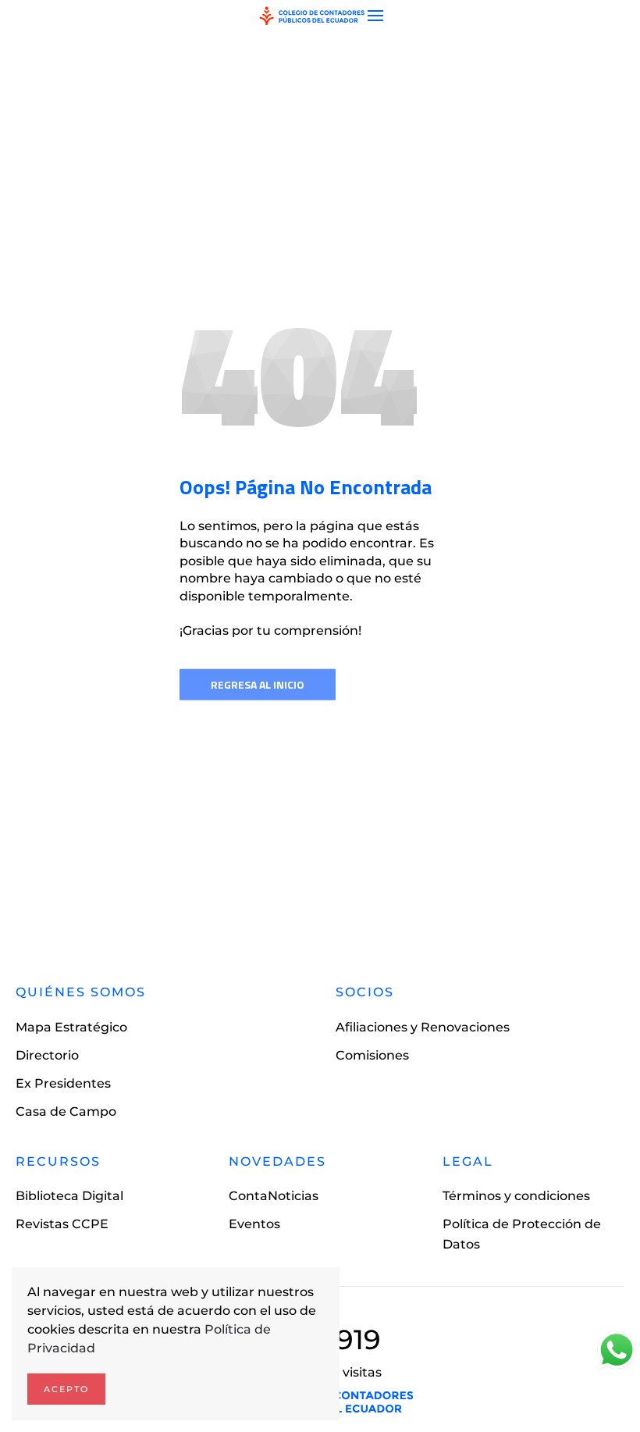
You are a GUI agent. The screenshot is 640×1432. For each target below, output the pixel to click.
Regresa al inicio (257, 684)
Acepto (66, 1389)
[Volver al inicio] (312, 15)
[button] (375, 15)
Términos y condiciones (516, 1195)
